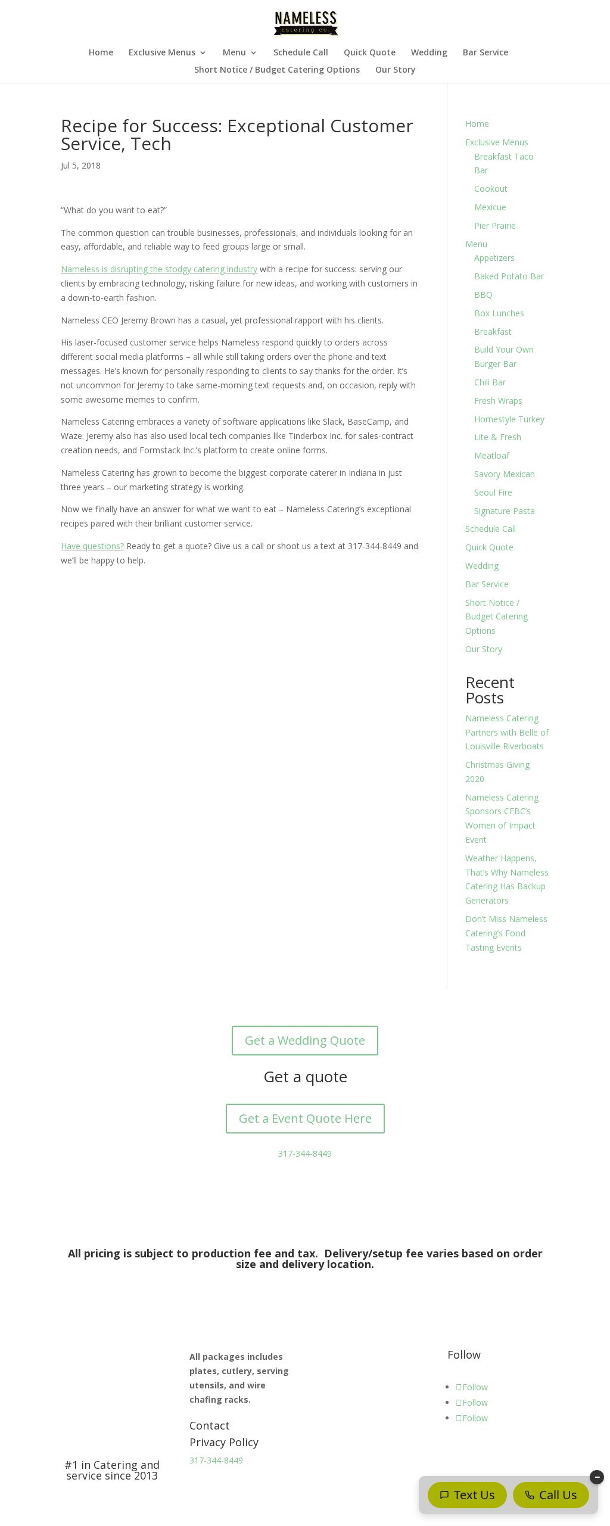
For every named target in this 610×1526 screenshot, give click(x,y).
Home (101, 53)
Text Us (474, 1495)
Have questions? (92, 546)
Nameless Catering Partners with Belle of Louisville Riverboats (507, 732)
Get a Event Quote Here (305, 1118)
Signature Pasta (504, 510)
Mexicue (490, 207)
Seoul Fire (493, 492)
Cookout (491, 188)
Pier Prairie (495, 225)
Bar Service (485, 53)
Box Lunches (499, 313)
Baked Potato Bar (509, 276)
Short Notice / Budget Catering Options (277, 70)
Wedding (429, 53)
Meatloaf (491, 455)
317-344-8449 (305, 1153)
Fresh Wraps (498, 400)
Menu (234, 53)
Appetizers (494, 257)
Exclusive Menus (162, 53)
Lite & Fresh (497, 437)
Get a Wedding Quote (305, 1040)
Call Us (558, 1495)
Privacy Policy (224, 1442)
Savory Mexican (504, 473)
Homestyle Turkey (509, 419)
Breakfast (493, 331)
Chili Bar (490, 382)
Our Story (395, 70)
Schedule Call (300, 53)
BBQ (483, 294)
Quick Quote (370, 53)
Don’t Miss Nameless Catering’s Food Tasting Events (506, 933)
